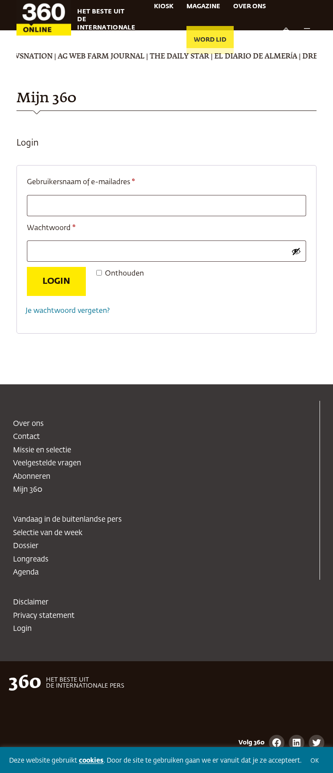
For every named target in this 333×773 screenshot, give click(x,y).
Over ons (28, 424)
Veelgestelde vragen (47, 463)
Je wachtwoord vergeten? (68, 311)
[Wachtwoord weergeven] (296, 251)
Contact (26, 437)
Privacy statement (44, 616)
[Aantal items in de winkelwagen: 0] (286, 31)
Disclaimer (31, 602)
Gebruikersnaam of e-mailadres (92, 182)
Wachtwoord (62, 228)
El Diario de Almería (248, 56)
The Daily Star (172, 56)
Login (56, 281)
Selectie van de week (47, 533)
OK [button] (314, 761)
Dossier (26, 546)
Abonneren (31, 477)
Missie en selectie (42, 450)
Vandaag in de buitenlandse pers (67, 519)
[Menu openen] (307, 31)
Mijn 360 (27, 490)
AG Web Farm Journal (94, 56)
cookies (91, 760)
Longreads (31, 559)
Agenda (26, 572)
